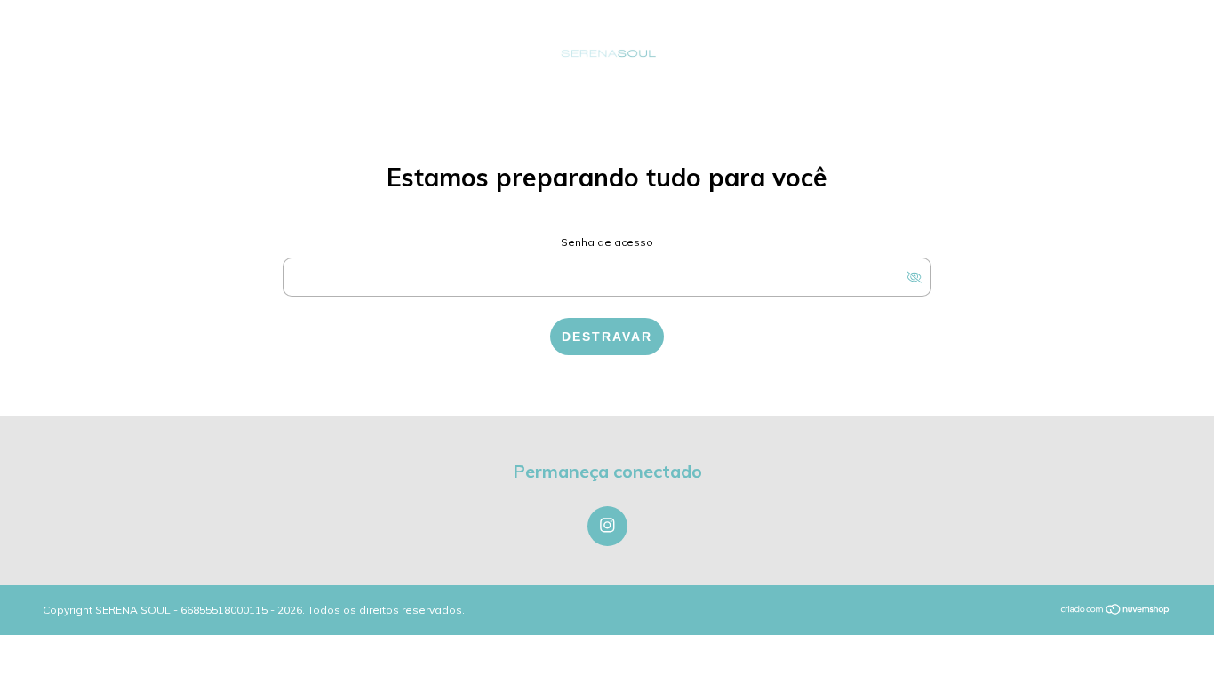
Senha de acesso (607, 242)
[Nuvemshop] (1115, 610)
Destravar (607, 336)
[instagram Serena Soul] (607, 526)
